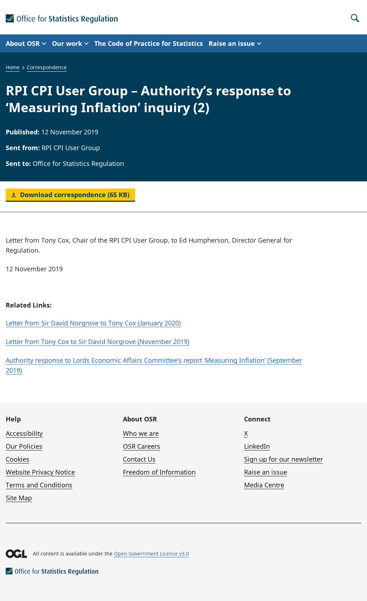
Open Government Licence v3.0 (151, 553)
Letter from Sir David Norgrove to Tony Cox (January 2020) (93, 323)
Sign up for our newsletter (283, 459)
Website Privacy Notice (40, 472)
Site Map (19, 497)
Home (13, 67)
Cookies (17, 459)
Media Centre (264, 485)
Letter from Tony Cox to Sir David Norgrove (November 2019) (97, 341)
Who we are (141, 433)
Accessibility (24, 433)
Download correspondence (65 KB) (73, 194)
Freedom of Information (159, 472)
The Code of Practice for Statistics (148, 43)
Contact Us (139, 459)
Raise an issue (265, 472)
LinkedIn (257, 446)
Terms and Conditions (39, 485)
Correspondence (47, 67)
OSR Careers (141, 446)
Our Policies (24, 446)
